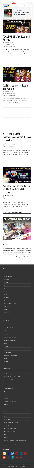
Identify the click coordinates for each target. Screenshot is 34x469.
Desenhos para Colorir (10, 303)
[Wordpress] (12, 458)
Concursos (6, 382)
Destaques (6, 306)
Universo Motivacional (10, 401)
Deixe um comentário (10, 46)
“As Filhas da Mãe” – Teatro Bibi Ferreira (15, 87)
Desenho (6, 300)
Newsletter (6, 425)
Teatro (5, 358)
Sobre (5, 434)
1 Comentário (9, 198)
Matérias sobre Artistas (10, 337)
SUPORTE (6, 437)
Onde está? (6, 349)
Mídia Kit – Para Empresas (11, 422)
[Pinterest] (16, 454)
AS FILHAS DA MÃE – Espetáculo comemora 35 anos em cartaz (17, 137)
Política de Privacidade (10, 428)
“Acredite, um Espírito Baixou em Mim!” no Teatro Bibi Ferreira (16, 189)
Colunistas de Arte (8, 379)
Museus (6, 392)
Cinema (6, 282)
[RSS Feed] (4, 454)
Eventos (6, 309)
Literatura (6, 334)
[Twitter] (12, 454)
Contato (6, 416)
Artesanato (6, 279)
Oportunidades (7, 352)
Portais (5, 395)
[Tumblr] (8, 458)
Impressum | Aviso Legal (10, 443)
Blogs (5, 373)
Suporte (6, 398)
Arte (5, 273)
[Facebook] (8, 454)
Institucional (7, 419)
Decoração (6, 297)
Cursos (5, 291)
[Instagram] (21, 458)
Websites (6, 404)
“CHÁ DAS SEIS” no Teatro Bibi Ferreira (17, 38)
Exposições (7, 312)
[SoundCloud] (16, 458)
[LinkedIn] (21, 454)
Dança (5, 294)
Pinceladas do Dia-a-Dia (10, 355)
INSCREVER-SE (8, 389)
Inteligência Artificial (9, 328)
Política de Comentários (10, 431)
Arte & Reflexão (8, 276)
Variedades (6, 361)
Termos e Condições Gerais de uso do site (15, 440)
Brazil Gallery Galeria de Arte (12, 376)
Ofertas (6, 346)
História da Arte (8, 325)
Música (5, 343)
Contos (5, 288)
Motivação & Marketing (10, 340)
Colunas (6, 285)
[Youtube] (25, 454)
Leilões (6, 331)
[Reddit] (4, 458)
